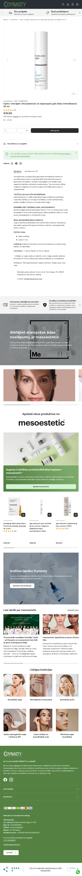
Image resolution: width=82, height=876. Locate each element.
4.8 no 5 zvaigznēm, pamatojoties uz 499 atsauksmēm (45, 869)
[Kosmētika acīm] (67, 685)
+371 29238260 (9, 840)
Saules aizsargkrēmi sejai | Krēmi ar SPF (15, 735)
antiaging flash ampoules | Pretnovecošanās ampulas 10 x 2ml (14, 526)
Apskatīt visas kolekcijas (22, 586)
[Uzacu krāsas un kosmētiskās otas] (41, 720)
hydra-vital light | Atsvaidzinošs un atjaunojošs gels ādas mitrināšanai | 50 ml (43, 19)
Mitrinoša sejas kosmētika (67, 735)
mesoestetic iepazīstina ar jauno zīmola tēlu (60, 638)
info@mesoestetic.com (33, 279)
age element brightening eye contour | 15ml (66, 524)
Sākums (5, 19)
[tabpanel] (41, 231)
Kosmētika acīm (67, 700)
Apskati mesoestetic (41, 487)
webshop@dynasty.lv (11, 844)
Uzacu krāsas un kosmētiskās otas (41, 735)
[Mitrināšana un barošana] (41, 685)
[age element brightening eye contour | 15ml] (67, 506)
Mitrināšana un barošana (41, 700)
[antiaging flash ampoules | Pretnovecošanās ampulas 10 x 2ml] (14, 506)
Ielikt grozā (55, 130)
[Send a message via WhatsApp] (78, 872)
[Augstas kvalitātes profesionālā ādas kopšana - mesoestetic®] (41, 448)
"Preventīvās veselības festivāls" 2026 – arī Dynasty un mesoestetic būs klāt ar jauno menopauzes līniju (20, 640)
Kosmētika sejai (15, 700)
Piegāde (16, 117)
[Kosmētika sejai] (15, 685)
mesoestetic (14, 19)
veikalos (17, 765)
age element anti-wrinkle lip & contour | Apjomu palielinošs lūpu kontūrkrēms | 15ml (40, 527)
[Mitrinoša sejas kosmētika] (67, 720)
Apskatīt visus (73, 610)
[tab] (17, 171)
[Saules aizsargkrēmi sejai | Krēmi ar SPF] (15, 720)
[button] (72, 4)
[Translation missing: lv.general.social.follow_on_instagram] (20, 163)
